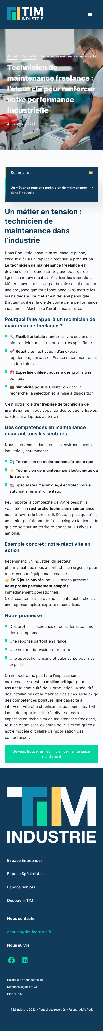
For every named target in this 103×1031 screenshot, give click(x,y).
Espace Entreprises (25, 860)
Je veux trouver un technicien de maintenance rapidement (51, 753)
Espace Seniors (21, 887)
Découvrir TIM (20, 900)
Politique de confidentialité (25, 979)
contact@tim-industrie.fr (29, 931)
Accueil (12, 56)
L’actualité (29, 56)
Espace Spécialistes (25, 873)
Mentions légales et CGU (23, 987)
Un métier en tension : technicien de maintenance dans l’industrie (49, 190)
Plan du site (15, 994)
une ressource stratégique (42, 271)
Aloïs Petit (86, 1009)
